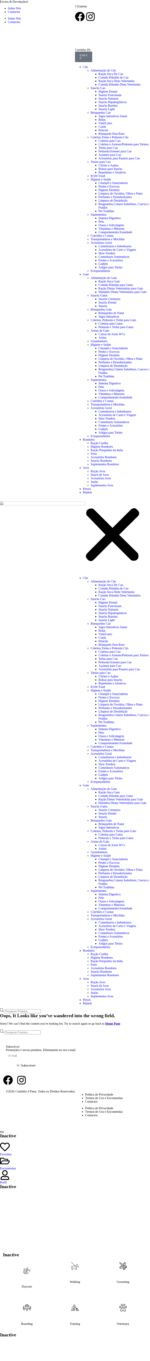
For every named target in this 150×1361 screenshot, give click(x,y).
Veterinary (123, 1323)
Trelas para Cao (108, 147)
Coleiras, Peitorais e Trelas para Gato (113, 320)
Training (75, 1323)
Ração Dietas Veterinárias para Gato (120, 288)
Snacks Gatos (99, 295)
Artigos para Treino (110, 267)
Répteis (87, 492)
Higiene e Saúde (101, 179)
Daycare (27, 1286)
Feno (94, 453)
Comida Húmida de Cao (113, 77)
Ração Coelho (99, 443)
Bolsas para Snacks (110, 169)
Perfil (3, 1182)
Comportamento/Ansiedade (115, 232)
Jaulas (94, 481)
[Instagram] (90, 16)
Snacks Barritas (108, 105)
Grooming (123, 1281)
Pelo (101, 221)
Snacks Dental (107, 302)
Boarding (27, 1323)
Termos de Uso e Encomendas (104, 1098)
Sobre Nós (14, 8)
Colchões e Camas (102, 235)
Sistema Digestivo (109, 218)
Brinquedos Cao (101, 112)
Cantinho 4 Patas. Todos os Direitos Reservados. (45, 1091)
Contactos (14, 11)
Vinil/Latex (105, 123)
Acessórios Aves (101, 478)
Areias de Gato (100, 330)
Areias (102, 337)
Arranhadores (99, 341)
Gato (86, 274)
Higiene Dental (107, 91)
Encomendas (8, 1168)
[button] (112, 535)
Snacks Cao (98, 88)
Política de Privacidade (99, 1094)
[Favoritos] (5, 1147)
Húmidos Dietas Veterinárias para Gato (122, 292)
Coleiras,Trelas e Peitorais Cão (109, 137)
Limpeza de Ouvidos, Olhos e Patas (120, 193)
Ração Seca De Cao (110, 74)
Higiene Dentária (109, 190)
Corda (102, 126)
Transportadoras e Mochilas (108, 239)
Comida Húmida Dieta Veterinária (119, 84)
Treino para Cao (101, 161)
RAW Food (98, 176)
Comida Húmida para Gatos (115, 285)
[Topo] (137, 1034)
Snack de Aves (100, 474)
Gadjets (103, 263)
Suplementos (98, 214)
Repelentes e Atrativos (112, 172)
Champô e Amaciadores (113, 183)
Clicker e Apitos (108, 165)
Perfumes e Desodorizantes (115, 197)
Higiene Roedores (102, 446)
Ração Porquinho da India (107, 450)
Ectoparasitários (100, 270)
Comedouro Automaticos (113, 256)
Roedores (89, 439)
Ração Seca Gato (109, 281)
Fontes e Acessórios (110, 260)
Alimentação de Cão (103, 70)
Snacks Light (106, 109)
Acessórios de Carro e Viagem (117, 249)
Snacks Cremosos (109, 299)
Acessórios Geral (101, 242)
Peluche (103, 130)
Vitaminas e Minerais (111, 228)
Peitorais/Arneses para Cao (115, 151)
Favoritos (6, 1154)
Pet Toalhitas (106, 211)
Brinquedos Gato (101, 309)
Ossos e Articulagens (111, 225)
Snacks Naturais (108, 98)
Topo (137, 1037)
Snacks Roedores (101, 460)
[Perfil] (5, 1175)
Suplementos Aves (102, 485)
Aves (86, 467)
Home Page (112, 1023)
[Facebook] (80, 16)
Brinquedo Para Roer (111, 133)
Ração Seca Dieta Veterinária (116, 81)
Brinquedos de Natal (111, 313)
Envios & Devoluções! (14, 1)
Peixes (87, 488)
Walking (75, 1281)
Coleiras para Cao (109, 140)
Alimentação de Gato (104, 278)
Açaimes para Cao (109, 154)
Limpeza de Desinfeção (113, 200)
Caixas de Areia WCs (111, 334)
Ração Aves (98, 471)
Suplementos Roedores (105, 464)
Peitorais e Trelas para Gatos (115, 327)
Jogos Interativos (108, 316)
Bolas (101, 119)
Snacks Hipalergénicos (112, 102)
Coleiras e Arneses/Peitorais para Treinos (123, 144)
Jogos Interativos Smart (112, 116)
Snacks (102, 306)
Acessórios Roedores (104, 457)
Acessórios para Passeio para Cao (119, 158)
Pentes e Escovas (109, 186)
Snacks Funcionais (109, 95)
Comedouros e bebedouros (114, 246)
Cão (85, 67)
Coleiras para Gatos (110, 323)
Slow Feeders (106, 253)
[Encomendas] (5, 1161)
